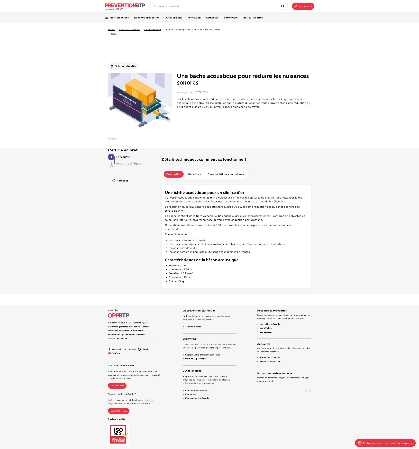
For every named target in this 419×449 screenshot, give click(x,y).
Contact (145, 327)
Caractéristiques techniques (226, 174)
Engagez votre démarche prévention (202, 355)
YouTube (116, 353)
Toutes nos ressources (129, 30)
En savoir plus (117, 385)
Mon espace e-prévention (197, 398)
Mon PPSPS (191, 394)
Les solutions (266, 332)
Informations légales (138, 323)
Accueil (111, 30)
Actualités (264, 343)
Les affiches (266, 328)
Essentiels (189, 338)
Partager (122, 180)
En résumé (123, 157)
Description (173, 174)
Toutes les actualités (270, 357)
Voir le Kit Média (119, 410)
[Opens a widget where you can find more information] (385, 443)
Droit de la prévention (196, 359)
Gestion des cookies (117, 338)
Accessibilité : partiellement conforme (126, 334)
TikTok (145, 349)
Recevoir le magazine (270, 361)
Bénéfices (194, 174)
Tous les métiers (193, 327)
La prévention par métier (199, 310)
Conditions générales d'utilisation (124, 327)
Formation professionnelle (274, 373)
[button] (303, 6)
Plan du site (137, 330)
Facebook (116, 349)
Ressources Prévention (272, 310)
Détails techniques (129, 163)
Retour (113, 34)
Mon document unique (196, 390)
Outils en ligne (192, 370)
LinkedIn (132, 349)
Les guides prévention (270, 324)
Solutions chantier (152, 30)
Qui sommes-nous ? (117, 323)
